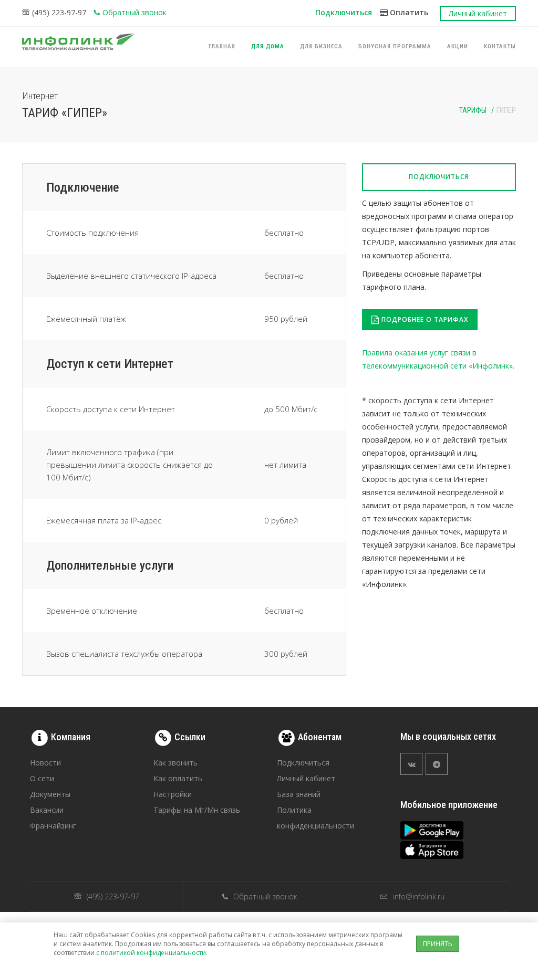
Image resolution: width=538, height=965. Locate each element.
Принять (437, 943)
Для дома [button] (267, 46)
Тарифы (473, 110)
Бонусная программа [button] (394, 46)
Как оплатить (177, 778)
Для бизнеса (321, 46)
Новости (45, 763)
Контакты (500, 46)
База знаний (298, 794)
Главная (222, 46)
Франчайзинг (53, 826)
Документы (50, 794)
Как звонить (175, 763)
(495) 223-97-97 (59, 12)
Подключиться (343, 12)
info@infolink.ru (418, 896)
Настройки (172, 794)
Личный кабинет (478, 13)
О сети (42, 778)
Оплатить (408, 12)
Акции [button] (457, 46)
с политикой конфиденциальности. (152, 952)
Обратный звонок (134, 12)
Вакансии (47, 810)
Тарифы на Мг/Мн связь (196, 810)
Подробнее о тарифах (423, 319)
